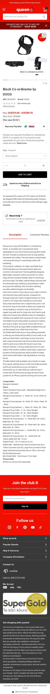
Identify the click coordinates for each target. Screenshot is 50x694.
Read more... (22, 143)
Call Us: (14, 578)
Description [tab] (15, 234)
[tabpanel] (25, 54)
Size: (9, 150)
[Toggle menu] (3, 9)
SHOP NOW (30, 26)
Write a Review (9, 106)
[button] (25, 126)
